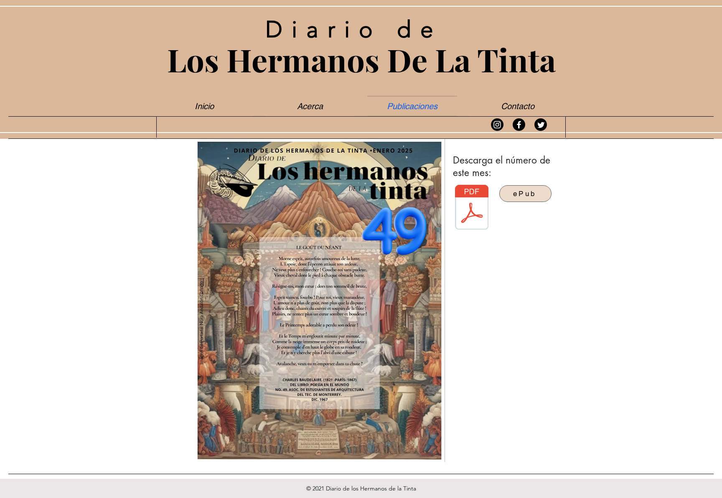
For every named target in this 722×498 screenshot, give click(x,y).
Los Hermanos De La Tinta (361, 59)
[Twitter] (540, 124)
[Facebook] (519, 124)
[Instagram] (497, 124)
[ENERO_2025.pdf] (472, 208)
